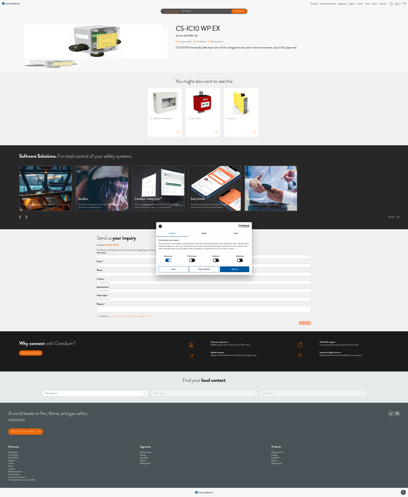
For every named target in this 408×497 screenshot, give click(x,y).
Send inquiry (239, 11)
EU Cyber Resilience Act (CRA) (21, 480)
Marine (143, 461)
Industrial (144, 458)
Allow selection (204, 269)
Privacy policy (14, 475)
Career (360, 4)
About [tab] (236, 233)
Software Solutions (328, 4)
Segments (342, 4)
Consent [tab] (172, 233)
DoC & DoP (13, 458)
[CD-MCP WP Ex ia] (203, 112)
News (367, 4)
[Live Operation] (271, 188)
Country (101, 279)
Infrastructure (146, 452)
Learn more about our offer (31, 353)
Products (314, 4)
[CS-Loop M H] (241, 112)
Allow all (234, 269)
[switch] (192, 260)
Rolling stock (276, 463)
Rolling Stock (145, 463)
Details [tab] (204, 233)
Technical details (171, 11)
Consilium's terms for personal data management (129, 316)
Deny (173, 269)
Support (351, 4)
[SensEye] (102, 188)
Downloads (186, 11)
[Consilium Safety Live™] (158, 188)
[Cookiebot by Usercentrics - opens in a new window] (240, 226)
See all (391, 217)
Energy (143, 455)
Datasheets (13, 452)
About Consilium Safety (23, 431)
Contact (382, 4)
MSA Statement (15, 472)
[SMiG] (46, 188)
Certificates (13, 455)
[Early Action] (215, 188)
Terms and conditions (17, 477)
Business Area (103, 287)
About (374, 4)
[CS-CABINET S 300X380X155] (165, 112)
